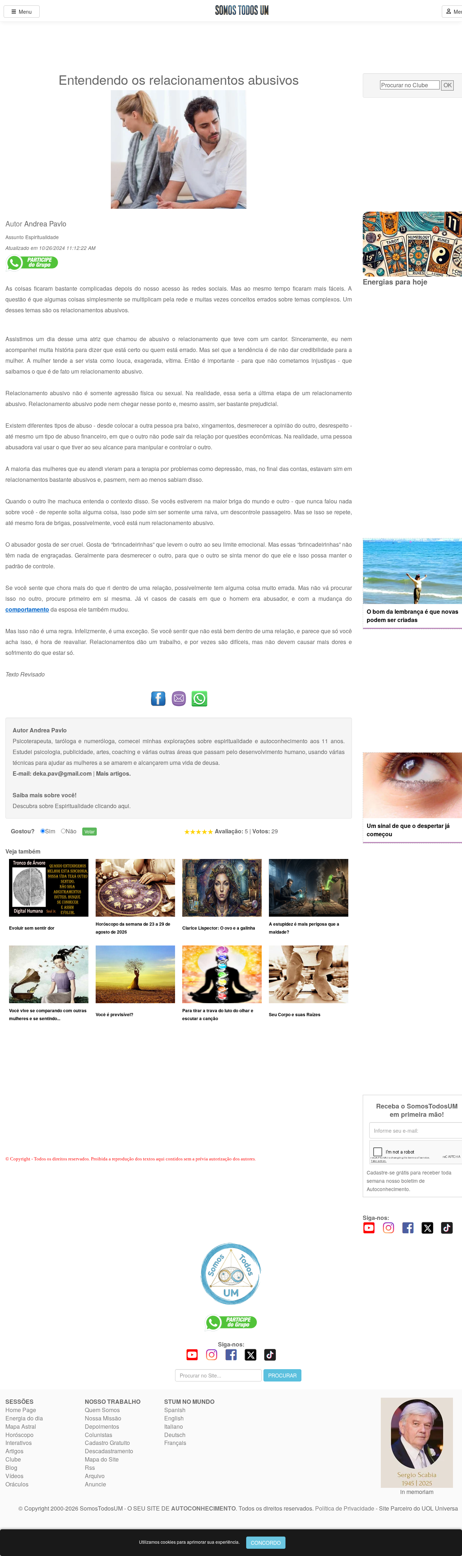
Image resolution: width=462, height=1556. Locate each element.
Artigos (14, 1451)
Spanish (175, 1410)
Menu (24, 11)
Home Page (20, 1410)
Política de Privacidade (344, 1508)
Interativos (18, 1442)
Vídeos (14, 1476)
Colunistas (98, 1435)
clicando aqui (112, 806)
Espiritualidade (42, 237)
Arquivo (95, 1476)
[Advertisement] (178, 1095)
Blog (11, 1467)
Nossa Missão (103, 1418)
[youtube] (369, 1227)
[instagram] (388, 1227)
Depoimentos (102, 1426)
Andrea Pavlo (45, 224)
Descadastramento (109, 1451)
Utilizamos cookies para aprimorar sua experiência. (189, 1542)
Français (175, 1442)
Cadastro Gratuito (107, 1442)
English (174, 1418)
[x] (427, 1227)
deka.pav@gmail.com (62, 773)
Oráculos (17, 1484)
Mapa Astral (20, 1426)
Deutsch (175, 1435)
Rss (90, 1467)
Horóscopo (19, 1435)
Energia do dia (24, 1418)
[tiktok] (447, 1227)
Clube (13, 1459)
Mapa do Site (102, 1459)
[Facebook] (408, 1227)
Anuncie (95, 1484)
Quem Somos (102, 1410)
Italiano (173, 1426)
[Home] (231, 1273)
